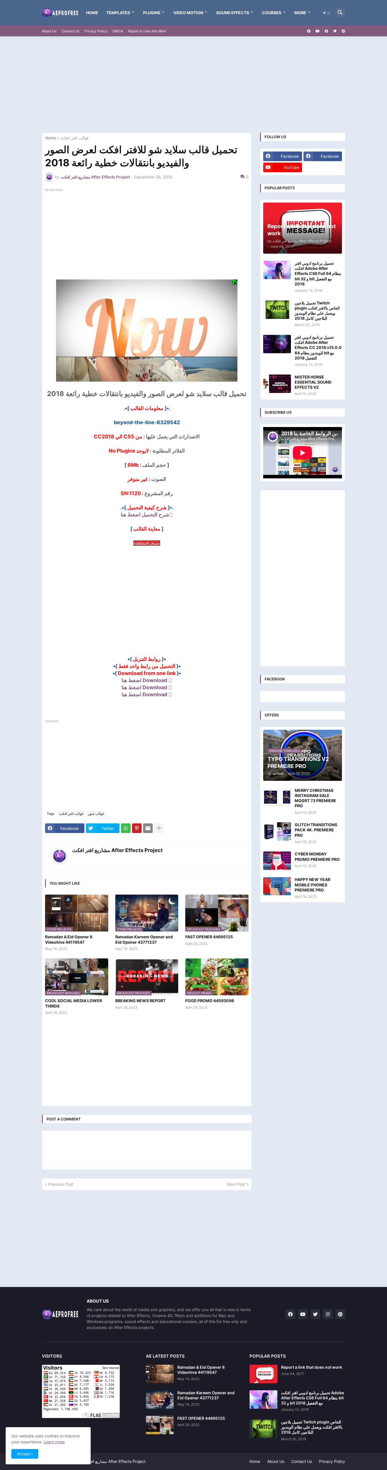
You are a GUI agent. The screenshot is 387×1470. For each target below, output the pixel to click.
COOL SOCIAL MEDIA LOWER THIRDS (73, 1003)
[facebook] (309, 31)
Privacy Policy (95, 31)
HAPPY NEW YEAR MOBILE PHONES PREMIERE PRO (312, 884)
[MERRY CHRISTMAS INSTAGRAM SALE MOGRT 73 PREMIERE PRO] (277, 797)
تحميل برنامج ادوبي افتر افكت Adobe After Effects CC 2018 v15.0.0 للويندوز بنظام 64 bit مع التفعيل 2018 (318, 347)
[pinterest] (343, 31)
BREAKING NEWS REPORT (140, 1000)
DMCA (117, 31)
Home (92, 12)
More (300, 12)
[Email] (148, 828)
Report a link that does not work (311, 1367)
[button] (326, 13)
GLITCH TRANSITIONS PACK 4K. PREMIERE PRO (316, 829)
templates (118, 12)
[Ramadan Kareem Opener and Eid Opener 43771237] (160, 1399)
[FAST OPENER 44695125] (160, 1425)
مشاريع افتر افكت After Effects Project (117, 850)
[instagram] (328, 1314)
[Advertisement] (193, 84)
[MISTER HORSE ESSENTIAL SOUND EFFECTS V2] (277, 384)
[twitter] (335, 31)
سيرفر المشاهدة (147, 543)
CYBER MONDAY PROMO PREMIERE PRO (317, 856)
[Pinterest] (137, 828)
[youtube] (318, 31)
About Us (49, 31)
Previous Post (60, 1184)
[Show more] (159, 828)
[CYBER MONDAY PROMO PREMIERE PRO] (277, 860)
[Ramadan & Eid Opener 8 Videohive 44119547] (160, 1374)
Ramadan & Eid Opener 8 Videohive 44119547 (68, 939)
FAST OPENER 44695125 (209, 936)
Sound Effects (232, 12)
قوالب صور (96, 813)
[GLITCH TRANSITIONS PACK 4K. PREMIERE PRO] (277, 831)
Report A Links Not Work (147, 31)
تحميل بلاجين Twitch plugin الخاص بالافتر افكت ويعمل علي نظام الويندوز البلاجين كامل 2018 (317, 310)
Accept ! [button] (25, 1453)
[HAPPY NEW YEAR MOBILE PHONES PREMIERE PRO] (277, 886)
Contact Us (70, 31)
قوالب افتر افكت (74, 138)
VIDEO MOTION (188, 12)
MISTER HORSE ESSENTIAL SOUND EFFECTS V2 (313, 382)
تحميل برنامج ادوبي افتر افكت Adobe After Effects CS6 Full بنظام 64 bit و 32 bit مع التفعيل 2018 (318, 273)
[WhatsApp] (126, 828)
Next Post (236, 1184)
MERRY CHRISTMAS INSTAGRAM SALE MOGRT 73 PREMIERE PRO (315, 798)
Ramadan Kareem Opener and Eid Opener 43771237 (144, 939)
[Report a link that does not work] (263, 1374)
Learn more (54, 1441)
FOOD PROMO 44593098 (209, 1000)
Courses (271, 12)
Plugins (151, 12)
